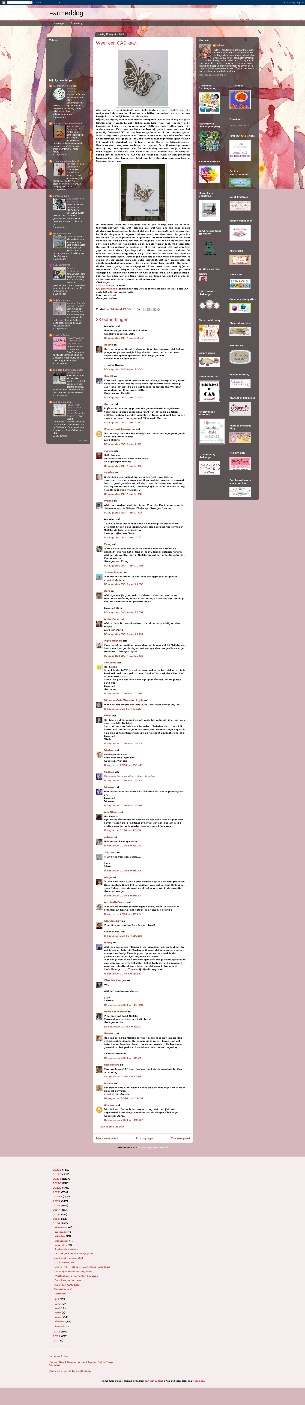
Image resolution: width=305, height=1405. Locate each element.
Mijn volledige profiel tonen (212, 75)
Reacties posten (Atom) (153, 1147)
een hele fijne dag (75, 164)
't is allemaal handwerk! (66, 161)
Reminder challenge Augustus (71, 92)
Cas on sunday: (106, 285)
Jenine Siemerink (62, 402)
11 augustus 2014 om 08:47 (123, 765)
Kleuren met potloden (65, 86)
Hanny (108, 942)
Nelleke (220, 45)
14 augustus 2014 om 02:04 (123, 1098)
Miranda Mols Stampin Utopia (123, 700)
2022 (57, 1187)
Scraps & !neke (61, 196)
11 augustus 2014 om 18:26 (122, 914)
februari (60, 1321)
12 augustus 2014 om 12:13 (122, 1026)
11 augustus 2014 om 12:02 (122, 845)
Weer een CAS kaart (67, 1284)
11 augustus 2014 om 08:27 (123, 708)
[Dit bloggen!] (148, 309)
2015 (57, 1218)
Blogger (199, 1380)
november (61, 1231)
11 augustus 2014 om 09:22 (123, 780)
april (58, 1312)
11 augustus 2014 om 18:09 (122, 895)
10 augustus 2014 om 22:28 (123, 584)
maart (59, 1317)
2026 (57, 1169)
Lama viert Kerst (59, 1356)
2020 (58, 1196)
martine (108, 450)
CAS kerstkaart (64, 1262)
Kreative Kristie (61, 335)
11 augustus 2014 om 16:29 (122, 870)
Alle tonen (83, 440)
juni (58, 1303)
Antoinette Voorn (115, 902)
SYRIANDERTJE (62, 265)
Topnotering (76, 23)
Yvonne (108, 500)
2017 (57, 1209)
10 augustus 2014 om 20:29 (124, 338)
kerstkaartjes (73, 373)
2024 (57, 1178)
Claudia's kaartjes (115, 980)
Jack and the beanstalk (69, 1258)
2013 (57, 1331)
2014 (57, 1223)
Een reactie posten (112, 1126)
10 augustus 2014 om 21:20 (123, 466)
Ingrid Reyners (113, 640)
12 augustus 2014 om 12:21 (122, 1058)
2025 (57, 1174)
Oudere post (180, 1138)
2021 (57, 1192)
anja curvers (111, 1064)
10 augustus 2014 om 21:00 (123, 369)
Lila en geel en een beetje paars (74, 1253)
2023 (57, 1183)
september (62, 1240)
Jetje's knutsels (61, 300)
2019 (57, 1201)
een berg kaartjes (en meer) (68, 370)
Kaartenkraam (112, 920)
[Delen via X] (152, 309)
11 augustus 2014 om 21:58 (122, 973)
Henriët (108, 376)
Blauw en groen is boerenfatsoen (70, 1370)
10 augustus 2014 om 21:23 (123, 494)
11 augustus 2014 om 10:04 (122, 830)
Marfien (109, 472)
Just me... (110, 852)
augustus (61, 1245)
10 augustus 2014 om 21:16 (122, 422)
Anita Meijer (112, 619)
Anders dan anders (66, 1249)
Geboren (60, 1293)
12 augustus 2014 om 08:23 (123, 1005)
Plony (107, 544)
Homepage (58, 23)
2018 (57, 1205)
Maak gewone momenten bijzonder (77, 1275)
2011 (56, 1340)
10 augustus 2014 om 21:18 (122, 444)
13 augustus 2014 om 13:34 (122, 1076)
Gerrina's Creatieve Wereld (67, 123)
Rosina (108, 344)
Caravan (71, 236)
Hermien (109, 1033)
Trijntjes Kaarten (62, 233)
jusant (159, 1380)
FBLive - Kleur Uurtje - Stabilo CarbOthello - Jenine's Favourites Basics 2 (76, 410)
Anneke (108, 1083)
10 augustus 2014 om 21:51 (122, 537)
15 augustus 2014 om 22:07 (123, 1120)
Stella (107, 715)
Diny (107, 590)
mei (58, 1308)
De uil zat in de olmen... (69, 1280)
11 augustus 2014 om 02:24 (123, 693)
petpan (108, 837)
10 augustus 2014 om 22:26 (123, 565)
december (61, 1227)
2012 (57, 1336)
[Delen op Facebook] (155, 309)
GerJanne (110, 662)
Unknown (109, 1105)
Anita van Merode (115, 1011)
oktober (60, 1236)
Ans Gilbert (111, 812)
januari (60, 1326)
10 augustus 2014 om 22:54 (123, 612)
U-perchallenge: (108, 288)
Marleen (109, 750)
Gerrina (108, 404)
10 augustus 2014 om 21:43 (123, 512)
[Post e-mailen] (138, 309)
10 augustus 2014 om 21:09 (123, 397)
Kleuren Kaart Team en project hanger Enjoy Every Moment (81, 1363)
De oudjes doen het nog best (73, 1271)
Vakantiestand (63, 1289)
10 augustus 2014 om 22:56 (123, 655)
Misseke (109, 771)
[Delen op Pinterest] (158, 309)
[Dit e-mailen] (145, 309)
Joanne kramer (113, 572)
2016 (57, 1214)
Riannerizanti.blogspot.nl (119, 429)
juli (57, 1299)
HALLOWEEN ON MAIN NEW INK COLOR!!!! (75, 341)
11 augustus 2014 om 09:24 (123, 805)
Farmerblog (66, 13)
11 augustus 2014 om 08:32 (123, 743)
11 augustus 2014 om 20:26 (123, 935)
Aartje (108, 877)
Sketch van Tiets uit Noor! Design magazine (82, 1266)
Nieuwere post (107, 1138)
